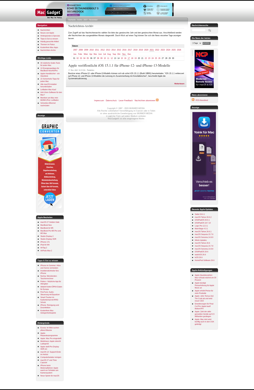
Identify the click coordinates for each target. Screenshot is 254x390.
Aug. (109, 54)
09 (101, 58)
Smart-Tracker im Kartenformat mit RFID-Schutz (49, 299)
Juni (100, 54)
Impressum (99, 100)
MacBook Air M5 (46, 228)
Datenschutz (111, 100)
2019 (141, 50)
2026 (179, 50)
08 (98, 58)
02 (78, 58)
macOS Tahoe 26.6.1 (203, 232)
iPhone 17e (45, 242)
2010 (92, 50)
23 (149, 58)
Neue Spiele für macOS (49, 376)
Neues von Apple (47, 33)
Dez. (130, 54)
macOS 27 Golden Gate (49, 222)
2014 (113, 50)
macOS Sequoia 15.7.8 (204, 246)
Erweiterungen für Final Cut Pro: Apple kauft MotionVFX (204, 306)
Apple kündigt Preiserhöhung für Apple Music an (204, 285)
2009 (86, 50)
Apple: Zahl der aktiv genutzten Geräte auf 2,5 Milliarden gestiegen (204, 314)
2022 (157, 50)
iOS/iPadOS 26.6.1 (202, 220)
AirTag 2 (43, 248)
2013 (108, 50)
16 (125, 58)
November (93, 19)
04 (84, 58)
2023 (163, 50)
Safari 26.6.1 (200, 214)
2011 (97, 50)
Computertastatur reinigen (50, 357)
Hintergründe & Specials (50, 36)
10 (105, 58)
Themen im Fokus (47, 44)
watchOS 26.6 (200, 255)
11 (108, 58)
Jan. (75, 54)
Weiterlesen (179, 83)
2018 (135, 50)
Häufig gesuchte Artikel (49, 42)
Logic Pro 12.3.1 (201, 226)
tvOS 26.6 (199, 257)
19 (135, 58)
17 (129, 58)
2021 (86, 19)
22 (146, 58)
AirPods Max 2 (46, 251)
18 (132, 58)
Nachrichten (45, 30)
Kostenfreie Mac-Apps (49, 47)
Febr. (80, 54)
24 (153, 58)
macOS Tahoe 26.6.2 (203, 217)
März (86, 54)
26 (159, 58)
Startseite (72, 19)
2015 (119, 50)
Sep (114, 54)
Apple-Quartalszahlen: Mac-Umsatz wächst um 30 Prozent (205, 277)
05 (88, 58)
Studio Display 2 (47, 236)
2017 (130, 50)
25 (156, 58)
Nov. (124, 54)
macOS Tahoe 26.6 (202, 243)
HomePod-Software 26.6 (204, 260)
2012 (103, 50)
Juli (104, 54)
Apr (90, 54)
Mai (95, 54)
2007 (75, 50)
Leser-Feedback (126, 100)
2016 (124, 50)
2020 (146, 50)
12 (112, 58)
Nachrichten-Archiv (48, 50)
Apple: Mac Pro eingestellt (50, 338)
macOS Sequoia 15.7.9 (204, 234)
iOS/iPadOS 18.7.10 (203, 223)
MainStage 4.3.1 (201, 229)
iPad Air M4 (45, 245)
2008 (81, 50)
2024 (168, 50)
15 (122, 58)
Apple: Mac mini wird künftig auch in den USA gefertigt (204, 321)
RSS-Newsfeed (202, 100)
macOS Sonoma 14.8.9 (204, 237)
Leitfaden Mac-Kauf (48, 90)
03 (81, 58)
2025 (174, 50)
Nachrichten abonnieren (145, 100)
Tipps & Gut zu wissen (49, 39)
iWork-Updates (201, 240)
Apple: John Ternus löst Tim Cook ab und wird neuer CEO (204, 298)
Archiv (79, 19)
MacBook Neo (46, 225)
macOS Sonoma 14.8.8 (204, 249)
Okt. (119, 54)
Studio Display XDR (48, 239)
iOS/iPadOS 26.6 (201, 252)
